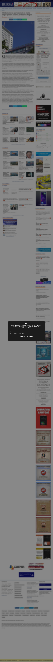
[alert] (26, 331)
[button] (26, 329)
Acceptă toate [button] (22, 336)
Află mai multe (28, 327)
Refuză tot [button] (31, 336)
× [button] (43, 322)
